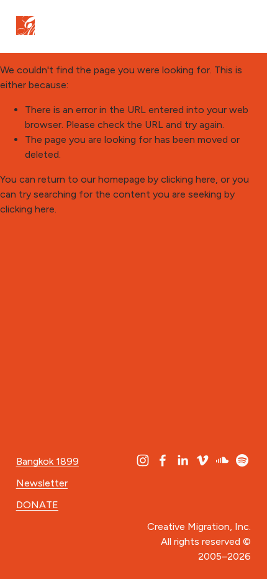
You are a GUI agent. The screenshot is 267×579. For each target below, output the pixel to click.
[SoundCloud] (222, 460)
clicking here (188, 179)
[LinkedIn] (182, 460)
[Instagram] (143, 460)
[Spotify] (242, 460)
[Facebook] (162, 460)
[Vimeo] (202, 460)
